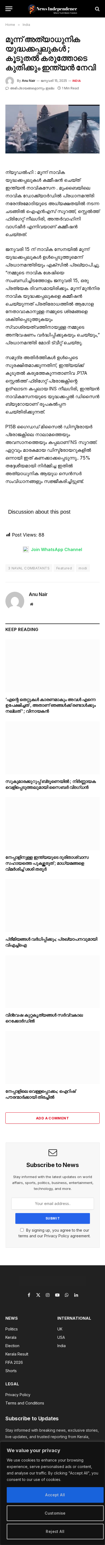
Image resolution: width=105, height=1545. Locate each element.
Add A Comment (52, 1118)
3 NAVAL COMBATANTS (29, 568)
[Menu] (8, 9)
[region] (52, 1493)
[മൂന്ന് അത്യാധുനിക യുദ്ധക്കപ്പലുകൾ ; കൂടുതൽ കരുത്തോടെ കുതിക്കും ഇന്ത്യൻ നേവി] (52, 129)
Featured (64, 568)
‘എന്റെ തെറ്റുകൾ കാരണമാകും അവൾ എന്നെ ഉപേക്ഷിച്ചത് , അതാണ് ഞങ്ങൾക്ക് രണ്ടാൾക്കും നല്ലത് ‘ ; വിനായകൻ (50, 705)
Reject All (55, 1531)
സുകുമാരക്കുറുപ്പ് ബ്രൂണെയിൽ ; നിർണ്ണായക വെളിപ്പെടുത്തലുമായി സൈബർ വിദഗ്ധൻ (50, 784)
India (76, 81)
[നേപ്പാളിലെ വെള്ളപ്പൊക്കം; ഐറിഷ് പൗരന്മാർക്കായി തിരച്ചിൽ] (52, 1057)
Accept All (55, 1495)
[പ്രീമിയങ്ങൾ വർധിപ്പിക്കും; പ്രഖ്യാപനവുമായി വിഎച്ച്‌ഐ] (52, 905)
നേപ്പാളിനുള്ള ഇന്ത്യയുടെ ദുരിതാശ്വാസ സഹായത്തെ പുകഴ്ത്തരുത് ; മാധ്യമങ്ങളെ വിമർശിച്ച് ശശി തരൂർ (47, 863)
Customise (55, 1513)
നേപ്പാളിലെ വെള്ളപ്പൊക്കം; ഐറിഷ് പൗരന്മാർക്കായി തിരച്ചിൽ (40, 1094)
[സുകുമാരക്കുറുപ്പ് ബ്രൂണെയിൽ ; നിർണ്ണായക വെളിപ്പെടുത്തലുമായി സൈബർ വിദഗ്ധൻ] (52, 747)
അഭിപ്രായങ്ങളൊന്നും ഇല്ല (32, 88)
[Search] (97, 9)
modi (83, 568)
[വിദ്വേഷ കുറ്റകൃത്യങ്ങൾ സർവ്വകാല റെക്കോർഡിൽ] (52, 981)
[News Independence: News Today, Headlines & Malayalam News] (53, 8)
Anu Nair (28, 81)
